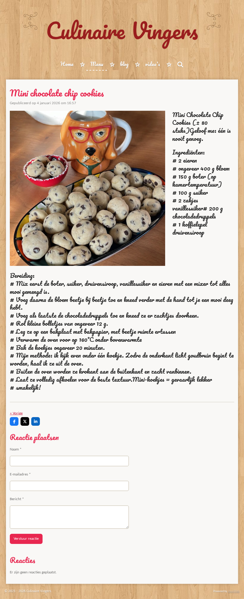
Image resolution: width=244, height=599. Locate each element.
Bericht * (17, 499)
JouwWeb (234, 591)
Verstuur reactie (26, 539)
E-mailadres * (20, 474)
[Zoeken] (180, 64)
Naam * (15, 449)
